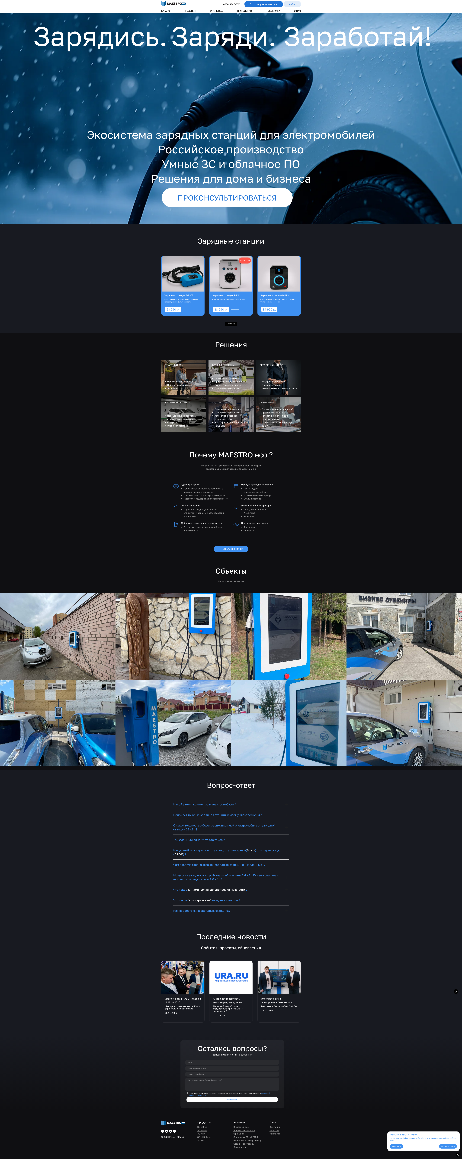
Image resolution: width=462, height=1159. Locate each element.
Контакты (275, 1133)
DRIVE (178, 854)
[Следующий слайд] (456, 991)
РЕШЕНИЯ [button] (190, 10)
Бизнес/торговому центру (247, 1140)
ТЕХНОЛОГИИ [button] (244, 10)
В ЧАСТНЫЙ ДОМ (174, 365)
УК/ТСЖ (216, 402)
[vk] (170, 1131)
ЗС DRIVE (202, 1127)
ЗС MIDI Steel (204, 1137)
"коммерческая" (199, 900)
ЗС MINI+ (202, 1130)
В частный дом (241, 1127)
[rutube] (174, 1131)
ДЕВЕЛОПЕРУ (267, 402)
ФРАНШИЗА (216, 10)
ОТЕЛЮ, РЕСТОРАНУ (223, 365)
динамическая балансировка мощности (216, 889)
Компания (275, 1127)
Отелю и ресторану (243, 1143)
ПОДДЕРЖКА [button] (273, 10)
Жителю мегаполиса (244, 1130)
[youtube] (166, 1131)
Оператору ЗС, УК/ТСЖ (246, 1137)
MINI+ (251, 850)
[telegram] (162, 1131)
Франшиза (238, 1133)
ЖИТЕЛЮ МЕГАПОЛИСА (177, 402)
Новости (274, 1130)
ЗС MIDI (201, 1133)
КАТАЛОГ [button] (166, 10)
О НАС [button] (297, 10)
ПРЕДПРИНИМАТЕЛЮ (271, 365)
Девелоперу (239, 1147)
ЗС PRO (201, 1140)
